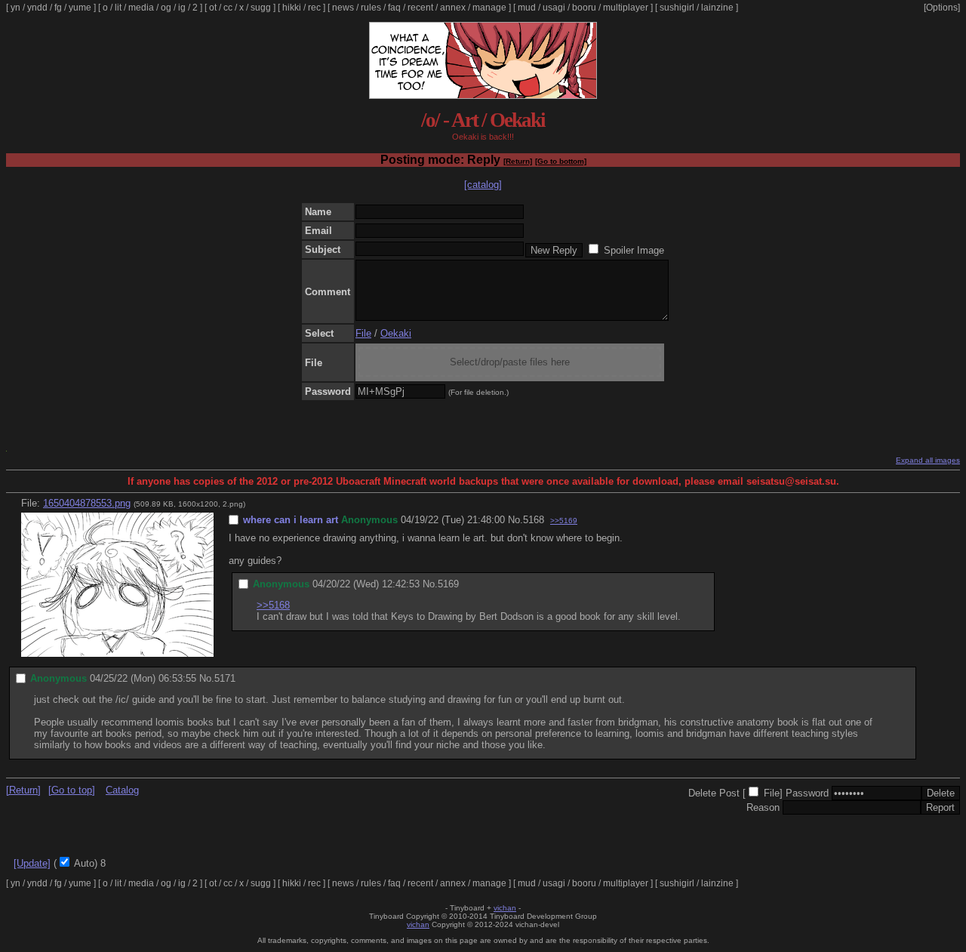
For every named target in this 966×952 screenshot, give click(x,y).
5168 (533, 519)
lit (118, 7)
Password (807, 793)
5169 (448, 584)
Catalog (122, 790)
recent (420, 7)
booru (584, 7)
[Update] (32, 863)
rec (314, 7)
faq (394, 7)
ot (213, 7)
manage (489, 7)
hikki (291, 7)
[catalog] (483, 184)
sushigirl (677, 7)
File (363, 333)
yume (80, 7)
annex (453, 7)
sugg (261, 7)
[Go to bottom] (560, 161)
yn (15, 7)
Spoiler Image (634, 250)
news (343, 7)
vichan (505, 908)
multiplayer (625, 7)
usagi (554, 7)
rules (371, 7)
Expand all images (928, 460)
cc (227, 7)
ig (182, 7)
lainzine (717, 7)
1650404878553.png (87, 503)
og (166, 7)
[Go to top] (71, 790)
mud (527, 7)
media (141, 7)
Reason (763, 807)
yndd (37, 7)
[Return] (517, 161)
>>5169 (563, 520)
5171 (224, 678)
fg (58, 7)
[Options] (942, 7)
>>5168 (273, 605)
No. (515, 519)
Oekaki (395, 333)
